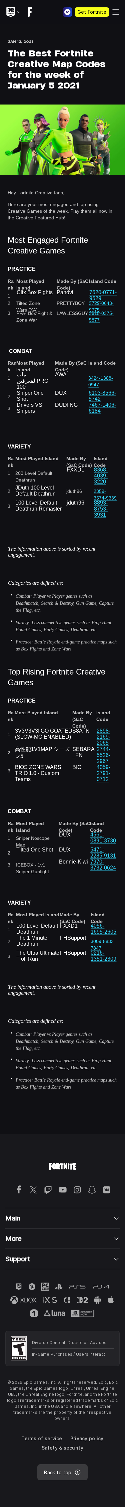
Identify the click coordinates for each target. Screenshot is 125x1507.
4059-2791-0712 (103, 773)
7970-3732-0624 (103, 865)
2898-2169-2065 (103, 737)
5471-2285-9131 (103, 853)
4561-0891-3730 (103, 837)
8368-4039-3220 (101, 476)
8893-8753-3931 (101, 509)
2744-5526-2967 (103, 755)
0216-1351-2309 (103, 956)
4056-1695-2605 (103, 929)
